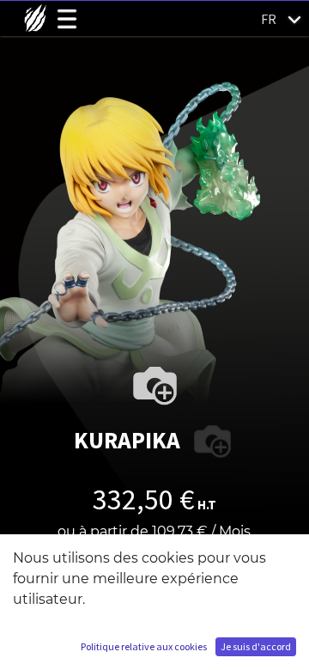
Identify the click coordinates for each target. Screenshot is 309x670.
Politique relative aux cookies (144, 646)
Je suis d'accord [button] (256, 646)
